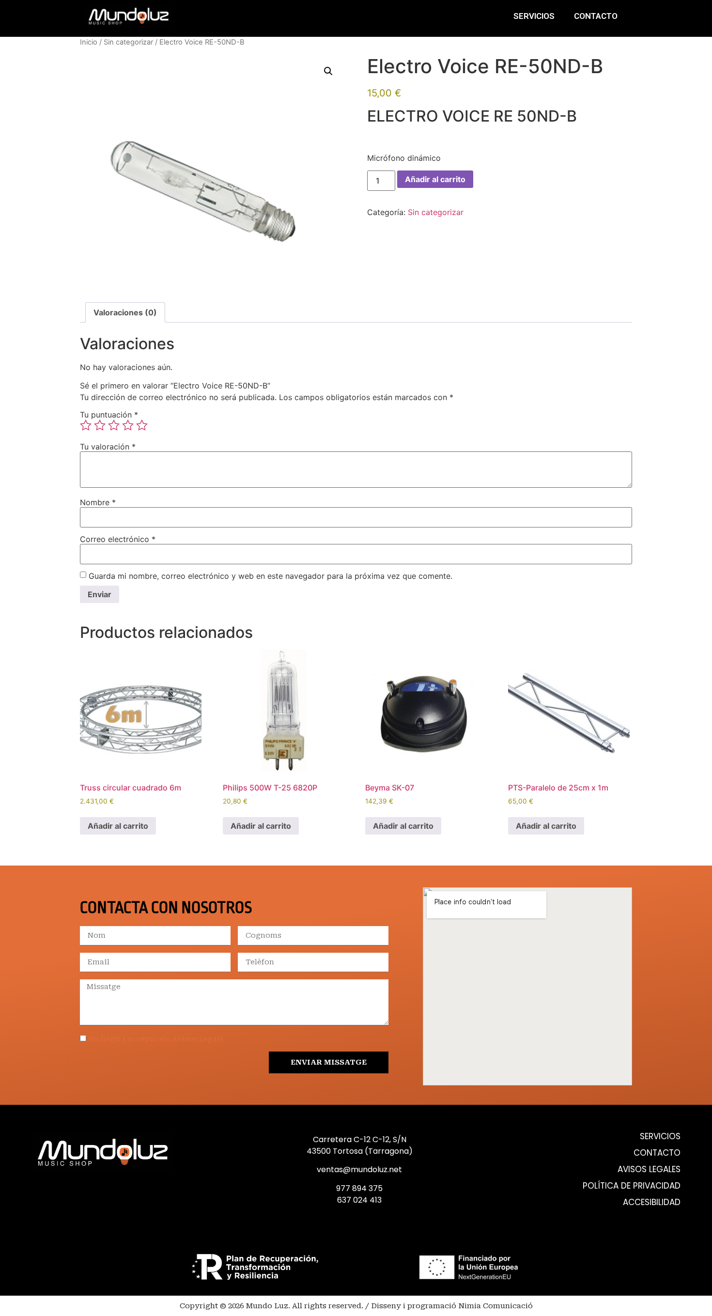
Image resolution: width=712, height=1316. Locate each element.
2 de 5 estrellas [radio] (100, 425)
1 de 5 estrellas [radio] (86, 425)
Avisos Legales (649, 1169)
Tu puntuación (109, 414)
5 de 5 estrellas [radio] (142, 425)
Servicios (534, 16)
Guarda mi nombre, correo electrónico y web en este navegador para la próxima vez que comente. (270, 576)
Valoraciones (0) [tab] (125, 312)
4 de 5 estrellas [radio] (128, 425)
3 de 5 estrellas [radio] (114, 425)
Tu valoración (108, 446)
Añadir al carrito (435, 179)
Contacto (596, 16)
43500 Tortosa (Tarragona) (360, 1151)
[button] (328, 71)
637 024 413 (359, 1200)
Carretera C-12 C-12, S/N (359, 1139)
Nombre (98, 502)
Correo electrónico (117, 539)
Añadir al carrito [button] (118, 826)
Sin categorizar (128, 42)
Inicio (88, 42)
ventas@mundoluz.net (359, 1169)
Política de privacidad (632, 1186)
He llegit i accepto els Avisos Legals (156, 1039)
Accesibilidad (652, 1202)
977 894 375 (359, 1188)
